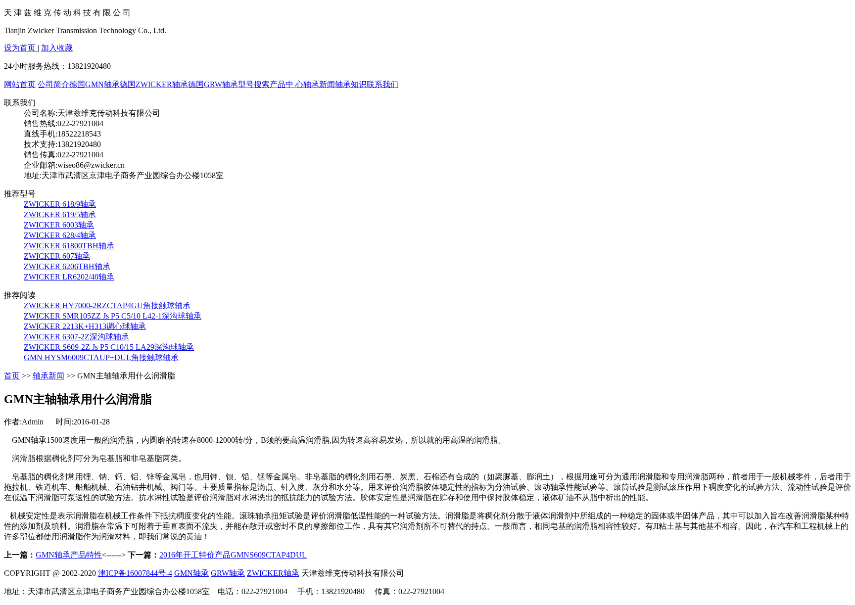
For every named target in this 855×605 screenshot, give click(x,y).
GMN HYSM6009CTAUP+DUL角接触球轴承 (101, 357)
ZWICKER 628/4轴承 (60, 235)
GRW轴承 (228, 573)
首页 (12, 376)
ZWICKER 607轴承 (57, 256)
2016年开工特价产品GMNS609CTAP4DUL (233, 555)
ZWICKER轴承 (273, 573)
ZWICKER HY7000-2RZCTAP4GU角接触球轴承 (107, 305)
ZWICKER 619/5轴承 (60, 214)
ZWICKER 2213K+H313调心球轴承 (85, 326)
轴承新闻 (319, 84)
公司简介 (53, 84)
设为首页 (21, 48)
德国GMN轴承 (94, 84)
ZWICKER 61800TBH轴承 (69, 245)
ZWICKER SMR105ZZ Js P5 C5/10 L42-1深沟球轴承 (112, 316)
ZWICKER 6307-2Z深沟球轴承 (76, 336)
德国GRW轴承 (213, 84)
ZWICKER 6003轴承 (59, 225)
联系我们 (382, 84)
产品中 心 (286, 84)
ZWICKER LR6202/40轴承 (69, 277)
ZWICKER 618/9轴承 (60, 204)
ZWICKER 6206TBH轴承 (67, 266)
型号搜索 (254, 84)
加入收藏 (57, 48)
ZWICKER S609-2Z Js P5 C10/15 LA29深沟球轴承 (109, 347)
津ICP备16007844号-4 (135, 573)
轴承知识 (351, 84)
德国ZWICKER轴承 (154, 84)
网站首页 (20, 84)
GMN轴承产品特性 (69, 555)
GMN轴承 (191, 573)
